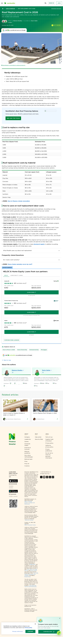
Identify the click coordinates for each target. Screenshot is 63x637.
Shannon (17, 370)
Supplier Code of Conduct (49, 440)
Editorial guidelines (27, 452)
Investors (27, 465)
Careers (27, 441)
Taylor (46, 370)
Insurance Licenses (29, 520)
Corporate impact (27, 444)
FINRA (31, 564)
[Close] (35, 624)
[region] (49, 626)
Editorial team (28, 459)
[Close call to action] (59, 618)
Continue (30, 631)
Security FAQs (39, 439)
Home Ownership (10, 8)
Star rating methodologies (29, 456)
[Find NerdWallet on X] (41, 477)
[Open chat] (59, 633)
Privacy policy (49, 443)
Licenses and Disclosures (30, 503)
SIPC (34, 564)
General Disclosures (29, 574)
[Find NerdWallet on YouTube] (44, 477)
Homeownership (34, 349)
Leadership (28, 439)
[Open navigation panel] (2, 3)
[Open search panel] (45, 3)
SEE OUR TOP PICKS (13, 118)
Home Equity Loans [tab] (17, 275)
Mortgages (44, 349)
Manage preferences (17, 631)
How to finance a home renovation (19, 201)
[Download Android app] (13, 491)
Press (26, 461)
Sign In (51, 3)
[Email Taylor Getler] (43, 372)
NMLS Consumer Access (30, 524)
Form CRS (29, 569)
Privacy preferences (48, 450)
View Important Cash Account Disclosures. (31, 586)
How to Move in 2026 (9, 349)
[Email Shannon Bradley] (13, 372)
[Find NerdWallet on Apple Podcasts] (50, 477)
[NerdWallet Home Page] (9, 3)
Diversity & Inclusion (28, 448)
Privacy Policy (33, 570)
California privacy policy (49, 446)
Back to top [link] (7, 360)
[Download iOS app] (13, 480)
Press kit (27, 463)
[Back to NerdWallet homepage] (3, 9)
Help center (38, 437)
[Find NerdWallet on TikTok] (53, 477)
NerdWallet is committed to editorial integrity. (14, 65)
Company (27, 437)
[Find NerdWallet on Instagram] (47, 477)
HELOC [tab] (6, 275)
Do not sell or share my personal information (49, 455)
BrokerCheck (28, 576)
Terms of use (48, 437)
